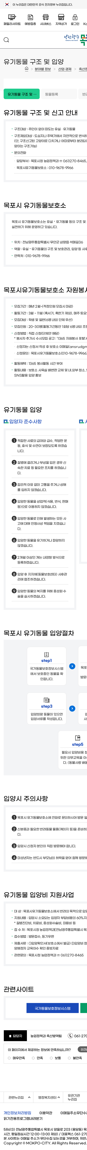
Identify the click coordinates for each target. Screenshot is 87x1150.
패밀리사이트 (12, 23)
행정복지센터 (50, 1097)
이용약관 (45, 1112)
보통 (58, 1057)
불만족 (77, 1057)
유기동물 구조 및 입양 (22, 92)
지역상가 (61, 23)
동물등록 (51, 94)
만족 (40, 1057)
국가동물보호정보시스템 (52, 1008)
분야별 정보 (43, 68)
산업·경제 (64, 68)
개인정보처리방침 (17, 1113)
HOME (26, 69)
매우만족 (19, 1057)
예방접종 (30, 23)
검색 (6, 39)
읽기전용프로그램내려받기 (23, 1118)
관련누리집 (20, 1097)
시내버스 (45, 23)
